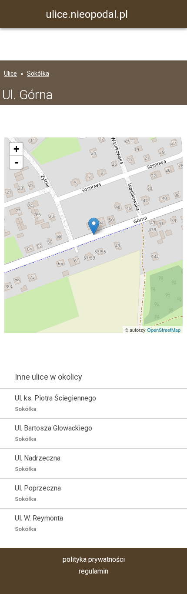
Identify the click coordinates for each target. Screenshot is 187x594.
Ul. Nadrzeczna (37, 463)
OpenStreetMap (163, 329)
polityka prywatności (94, 559)
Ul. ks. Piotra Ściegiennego (55, 403)
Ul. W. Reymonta (39, 523)
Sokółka (38, 73)
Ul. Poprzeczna (38, 493)
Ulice (10, 73)
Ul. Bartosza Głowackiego (53, 433)
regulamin (93, 571)
